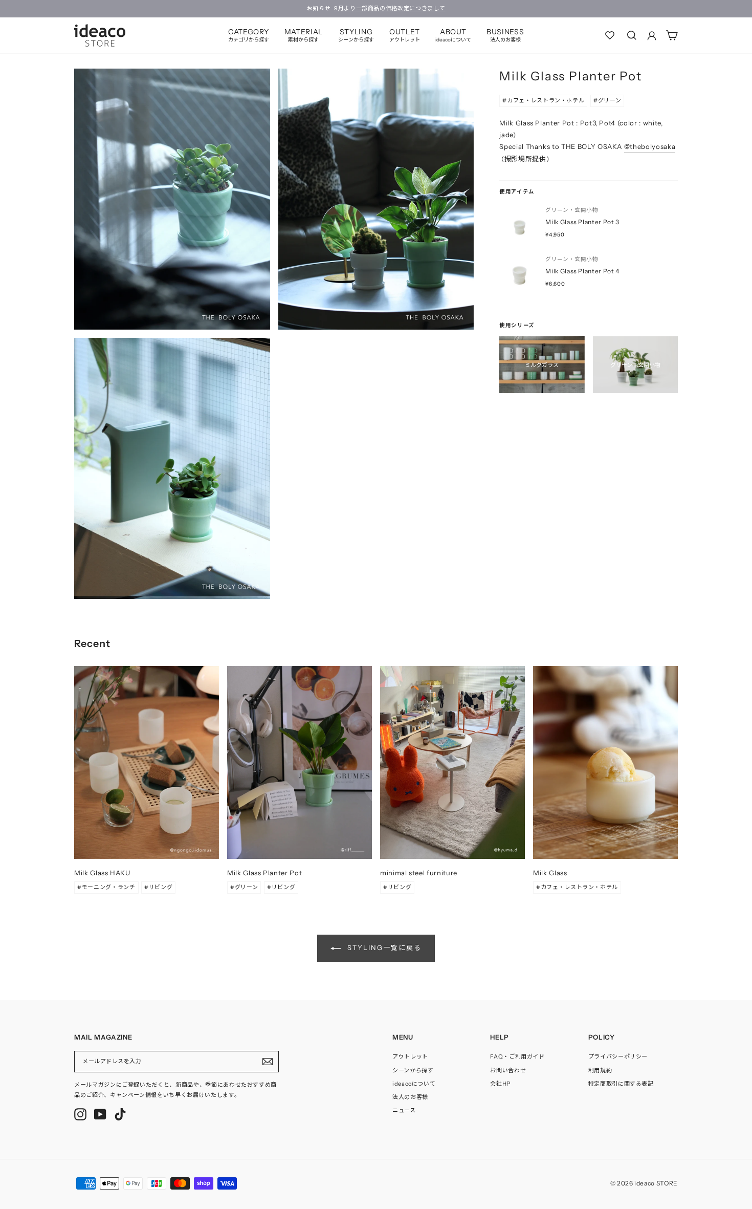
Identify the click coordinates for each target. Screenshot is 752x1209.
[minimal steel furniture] (452, 762)
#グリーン (607, 100)
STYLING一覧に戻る (383, 947)
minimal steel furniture (418, 873)
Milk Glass (550, 873)
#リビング (158, 887)
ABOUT (453, 35)
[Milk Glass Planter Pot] (299, 762)
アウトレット (410, 1056)
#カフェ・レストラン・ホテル (543, 100)
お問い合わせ (508, 1070)
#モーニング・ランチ (106, 887)
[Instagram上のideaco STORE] (80, 1114)
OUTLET (404, 35)
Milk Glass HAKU (102, 873)
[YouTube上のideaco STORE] (100, 1114)
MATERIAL (303, 35)
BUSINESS (505, 35)
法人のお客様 (410, 1096)
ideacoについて (414, 1083)
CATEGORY (248, 35)
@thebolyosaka (649, 146)
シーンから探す (413, 1070)
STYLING (356, 35)
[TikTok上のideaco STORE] (120, 1114)
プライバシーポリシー (618, 1056)
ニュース (404, 1110)
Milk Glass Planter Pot (264, 873)
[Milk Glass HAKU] (146, 762)
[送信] (267, 1061)
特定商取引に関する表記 (621, 1083)
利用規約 (600, 1070)
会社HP (500, 1083)
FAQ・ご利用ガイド (517, 1056)
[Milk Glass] (605, 762)
